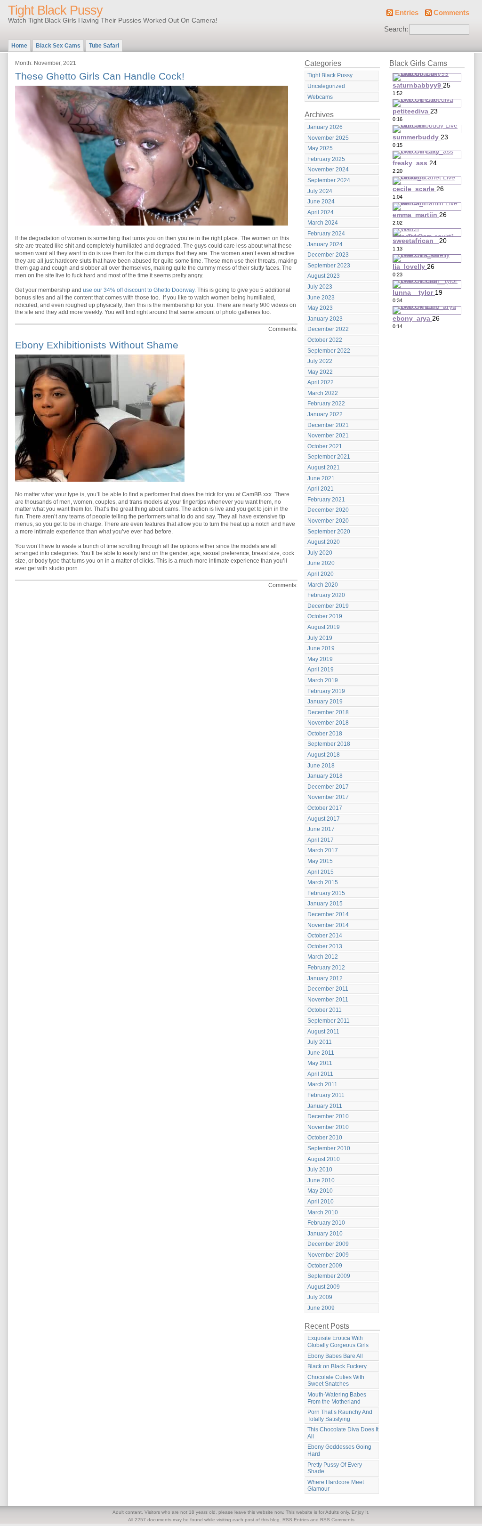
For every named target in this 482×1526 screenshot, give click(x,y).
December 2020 (328, 510)
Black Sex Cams (58, 45)
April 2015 (320, 872)
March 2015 (322, 882)
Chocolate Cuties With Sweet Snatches (335, 1381)
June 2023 (321, 297)
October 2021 (324, 446)
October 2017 (324, 808)
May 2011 (319, 1063)
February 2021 (326, 499)
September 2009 (328, 1276)
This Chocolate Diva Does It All (342, 1433)
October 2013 (324, 946)
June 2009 (321, 1308)
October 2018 (324, 733)
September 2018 (328, 744)
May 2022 (320, 372)
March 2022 (322, 393)
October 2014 (324, 935)
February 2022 (326, 403)
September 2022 (328, 350)
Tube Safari (104, 45)
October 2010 (324, 1137)
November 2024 (328, 169)
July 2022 (319, 361)
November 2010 (328, 1127)
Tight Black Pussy (55, 10)
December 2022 (328, 329)
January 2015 (325, 903)
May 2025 (320, 148)
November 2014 (328, 925)
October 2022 (324, 340)
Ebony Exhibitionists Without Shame (96, 344)
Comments (451, 12)
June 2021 (321, 478)
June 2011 (320, 1053)
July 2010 (319, 1169)
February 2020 (326, 595)
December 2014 (328, 914)
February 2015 (326, 893)
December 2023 (328, 254)
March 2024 (322, 222)
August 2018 (323, 754)
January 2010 (325, 1233)
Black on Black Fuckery (337, 1366)
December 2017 (328, 786)
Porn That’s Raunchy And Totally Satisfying (339, 1415)
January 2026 (325, 127)
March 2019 (322, 680)
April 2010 (320, 1201)
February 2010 (326, 1222)
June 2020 (321, 563)
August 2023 (323, 276)
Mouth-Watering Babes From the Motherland (336, 1398)
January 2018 (325, 776)
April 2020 (320, 574)
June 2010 (321, 1180)
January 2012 (325, 978)
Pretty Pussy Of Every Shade (334, 1468)
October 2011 (324, 1010)
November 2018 (328, 722)
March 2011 (322, 1084)
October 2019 (324, 616)
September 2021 (328, 456)
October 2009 (324, 1265)
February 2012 (326, 967)
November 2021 (328, 435)
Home (19, 45)
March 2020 (322, 584)
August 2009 (323, 1287)
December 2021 (328, 425)
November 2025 (328, 138)
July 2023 (319, 286)
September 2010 (328, 1148)
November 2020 (328, 520)
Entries (406, 12)
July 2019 (319, 638)
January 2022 (325, 414)
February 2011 (326, 1095)
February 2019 (326, 691)
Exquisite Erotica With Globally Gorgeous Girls (338, 1341)
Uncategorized (326, 86)
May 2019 (320, 659)
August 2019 (323, 627)
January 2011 (324, 1106)
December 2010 (328, 1116)
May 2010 (320, 1190)
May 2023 (320, 308)
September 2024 (328, 180)
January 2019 (325, 701)
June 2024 (321, 201)
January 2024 (325, 244)
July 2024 (319, 191)
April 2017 (320, 840)
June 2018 (321, 765)
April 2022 (320, 382)
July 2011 (319, 1042)
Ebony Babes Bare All (335, 1356)
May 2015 (320, 861)
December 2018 (328, 712)
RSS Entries (295, 1519)
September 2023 (328, 265)
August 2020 (323, 542)
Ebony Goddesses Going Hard (339, 1450)
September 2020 (328, 531)
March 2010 (322, 1212)
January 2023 (325, 318)
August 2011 (323, 1031)
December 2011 (327, 988)
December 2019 (328, 606)
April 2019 (320, 669)
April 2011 (320, 1074)
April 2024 (320, 212)
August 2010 (323, 1159)
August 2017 (323, 818)
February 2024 (326, 233)
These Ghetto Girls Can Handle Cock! (100, 76)
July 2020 (319, 552)
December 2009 (328, 1244)
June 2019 (321, 648)
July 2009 (319, 1297)
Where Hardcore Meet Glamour (335, 1486)
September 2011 (328, 1020)
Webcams (320, 97)
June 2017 (321, 829)
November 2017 (328, 797)
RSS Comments (337, 1519)
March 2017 (322, 850)
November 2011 (327, 999)
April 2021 (320, 488)
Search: (396, 29)
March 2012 (322, 956)
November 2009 (328, 1254)
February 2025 (326, 159)
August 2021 (323, 467)
